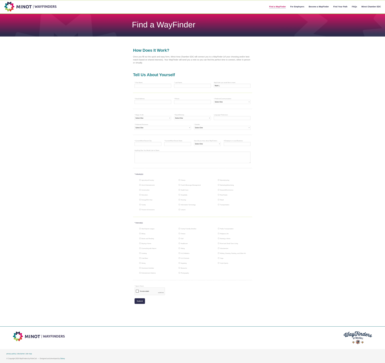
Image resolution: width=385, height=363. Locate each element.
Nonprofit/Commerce (226, 190)
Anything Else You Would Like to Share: (147, 150)
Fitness (183, 180)
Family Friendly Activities (188, 229)
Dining (143, 263)
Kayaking (184, 263)
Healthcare (184, 243)
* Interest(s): (139, 223)
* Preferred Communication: (223, 98)
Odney (62, 358)
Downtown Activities (147, 268)
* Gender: (197, 124)
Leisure (183, 209)
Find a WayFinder (277, 7)
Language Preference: (221, 115)
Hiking (183, 248)
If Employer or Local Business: (233, 141)
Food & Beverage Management (191, 185)
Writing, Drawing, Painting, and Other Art (233, 253)
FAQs (354, 7)
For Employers (297, 7)
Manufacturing (224, 180)
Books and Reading (147, 238)
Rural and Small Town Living (229, 243)
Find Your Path (340, 7)
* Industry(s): (139, 174)
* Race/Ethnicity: (179, 115)
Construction (145, 190)
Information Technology (188, 205)
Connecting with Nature (148, 248)
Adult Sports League (147, 229)
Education (144, 195)
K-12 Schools (185, 258)
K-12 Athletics (185, 253)
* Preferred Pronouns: (141, 124)
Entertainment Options (148, 273)
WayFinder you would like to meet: (225, 82)
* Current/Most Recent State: (173, 141)
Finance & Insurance (148, 209)
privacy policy (11, 354)
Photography (185, 273)
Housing (183, 200)
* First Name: (139, 82)
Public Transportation (227, 229)
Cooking (144, 253)
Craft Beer (144, 258)
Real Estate (223, 195)
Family (143, 205)
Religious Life (224, 233)
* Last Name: (178, 82)
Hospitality (184, 195)
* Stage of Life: (139, 115)
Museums (184, 268)
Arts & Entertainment (148, 185)
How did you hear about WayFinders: (205, 141)
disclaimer (21, 354)
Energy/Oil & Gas (146, 200)
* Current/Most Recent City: (143, 141)
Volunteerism (224, 248)
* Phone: (177, 98)
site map (29, 354)
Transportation (224, 205)
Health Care (184, 190)
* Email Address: (140, 98)
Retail (222, 200)
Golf (182, 238)
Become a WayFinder (319, 7)
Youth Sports (224, 263)
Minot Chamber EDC (371, 7)
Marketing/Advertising (227, 185)
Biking (143, 233)
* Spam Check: (139, 286)
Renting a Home (225, 238)
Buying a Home (146, 243)
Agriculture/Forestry (147, 180)
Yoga (221, 258)
